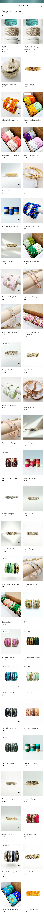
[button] (40, 16)
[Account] (37, 5)
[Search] (7, 5)
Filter (5, 16)
